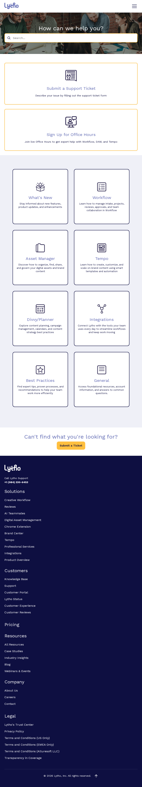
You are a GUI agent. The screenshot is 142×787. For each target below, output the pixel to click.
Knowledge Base (16, 579)
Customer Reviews (17, 612)
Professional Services (19, 546)
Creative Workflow (17, 500)
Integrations (12, 553)
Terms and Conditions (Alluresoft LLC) (31, 751)
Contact (10, 704)
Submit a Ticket (71, 445)
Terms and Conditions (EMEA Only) (29, 744)
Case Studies (13, 651)
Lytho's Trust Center (19, 724)
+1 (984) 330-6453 (16, 482)
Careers (10, 697)
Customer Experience (20, 605)
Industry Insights (16, 658)
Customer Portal (16, 592)
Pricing (11, 624)
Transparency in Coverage (23, 758)
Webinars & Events (17, 671)
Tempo (9, 540)
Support (10, 585)
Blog (7, 664)
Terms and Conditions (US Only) (27, 738)
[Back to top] (96, 776)
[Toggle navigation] (134, 6)
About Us (11, 690)
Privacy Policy (14, 731)
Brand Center (13, 533)
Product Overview (17, 560)
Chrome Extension (17, 526)
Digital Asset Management (22, 520)
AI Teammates (14, 513)
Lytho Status (13, 599)
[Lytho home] (71, 469)
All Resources (14, 644)
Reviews (10, 506)
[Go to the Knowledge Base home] (11, 6)
